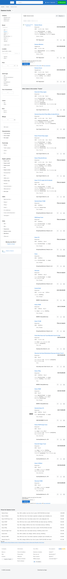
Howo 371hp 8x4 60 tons (41, 158)
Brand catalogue (20, 560)
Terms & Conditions (21, 552)
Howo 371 (37, 237)
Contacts (3, 556)
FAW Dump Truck (39, 217)
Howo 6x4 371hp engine (40, 92)
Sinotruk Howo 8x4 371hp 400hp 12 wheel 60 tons (47, 114)
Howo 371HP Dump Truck (41, 424)
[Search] (17, 2)
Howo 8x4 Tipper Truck (40, 443)
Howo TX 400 (38, 321)
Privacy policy (20, 554)
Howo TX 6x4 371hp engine (41, 135)
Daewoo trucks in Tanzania (17, 542)
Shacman (37, 270)
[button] (61, 40)
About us (3, 552)
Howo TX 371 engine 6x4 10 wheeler (43, 180)
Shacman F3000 (39, 481)
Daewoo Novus (38, 25)
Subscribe (26, 63)
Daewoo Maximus (39, 44)
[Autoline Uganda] (5, 2)
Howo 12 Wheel (38, 463)
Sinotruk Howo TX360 (40, 201)
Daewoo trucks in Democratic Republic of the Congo (33, 542)
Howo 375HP (38, 304)
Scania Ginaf (38, 288)
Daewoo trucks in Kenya (6, 542)
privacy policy (39, 65)
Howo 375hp (38, 371)
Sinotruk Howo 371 (39, 408)
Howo (36, 254)
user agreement (47, 65)
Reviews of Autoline (21, 558)
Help (3, 554)
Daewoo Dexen (38, 68)
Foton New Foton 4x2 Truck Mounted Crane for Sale (47, 335)
